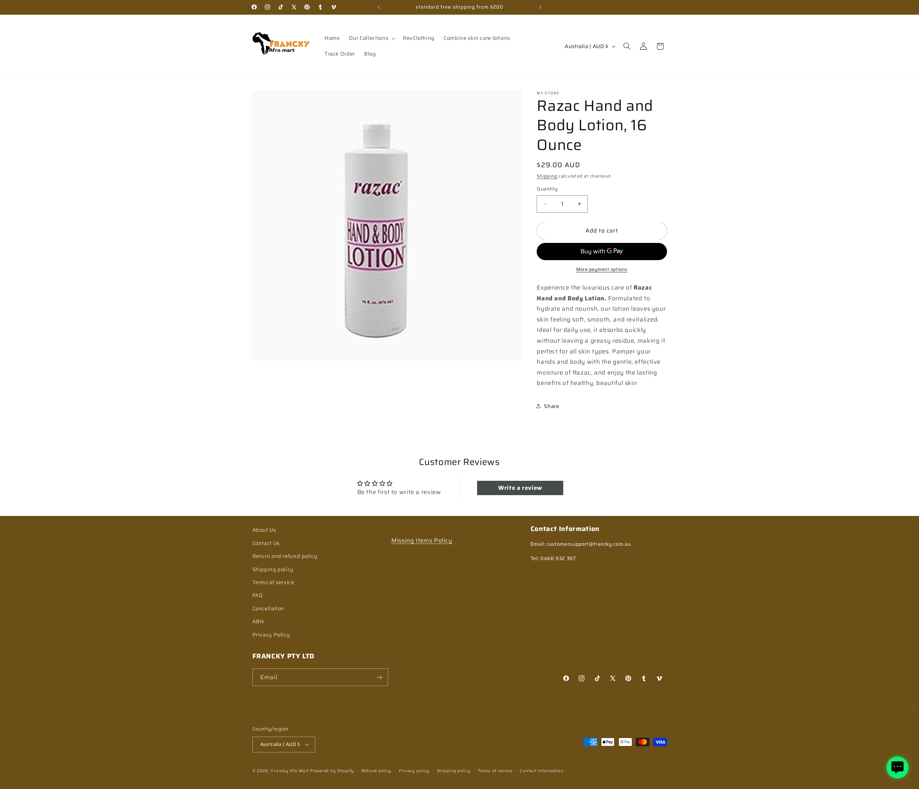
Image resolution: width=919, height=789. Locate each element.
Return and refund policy (285, 555)
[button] (371, 38)
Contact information (541, 770)
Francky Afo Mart (290, 770)
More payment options (602, 269)
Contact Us (266, 543)
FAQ (257, 595)
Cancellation (268, 608)
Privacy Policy (271, 634)
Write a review (520, 487)
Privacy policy (414, 770)
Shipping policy (273, 569)
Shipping (547, 175)
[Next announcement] (540, 7)
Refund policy (376, 770)
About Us (264, 530)
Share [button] (551, 406)
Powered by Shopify (332, 770)
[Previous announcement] (379, 7)
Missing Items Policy (421, 540)
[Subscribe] (379, 677)
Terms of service (273, 582)
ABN (258, 621)
